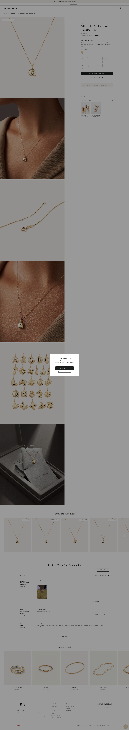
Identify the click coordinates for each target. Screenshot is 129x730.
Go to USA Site (64, 368)
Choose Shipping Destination (64, 371)
